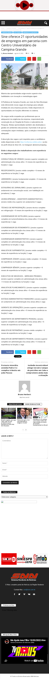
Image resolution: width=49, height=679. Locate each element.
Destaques (17, 32)
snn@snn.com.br (29, 590)
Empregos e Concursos (30, 32)
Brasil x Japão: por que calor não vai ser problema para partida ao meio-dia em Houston (8, 423)
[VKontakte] (29, 594)
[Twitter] (19, 594)
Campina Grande (7, 32)
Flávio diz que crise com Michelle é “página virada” (23, 421)
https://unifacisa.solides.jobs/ (31, 142)
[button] (45, 23)
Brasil (19, 418)
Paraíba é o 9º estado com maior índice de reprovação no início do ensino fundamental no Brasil (40, 422)
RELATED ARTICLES (15, 404)
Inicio (2, 28)
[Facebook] (15, 594)
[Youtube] (34, 594)
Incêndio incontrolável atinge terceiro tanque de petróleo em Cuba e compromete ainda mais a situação (37, 370)
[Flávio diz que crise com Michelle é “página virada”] (24, 413)
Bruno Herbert (8, 53)
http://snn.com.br (24, 397)
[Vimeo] (24, 594)
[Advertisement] (24, 16)
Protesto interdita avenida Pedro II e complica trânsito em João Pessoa (10, 369)
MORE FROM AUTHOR (32, 404)
